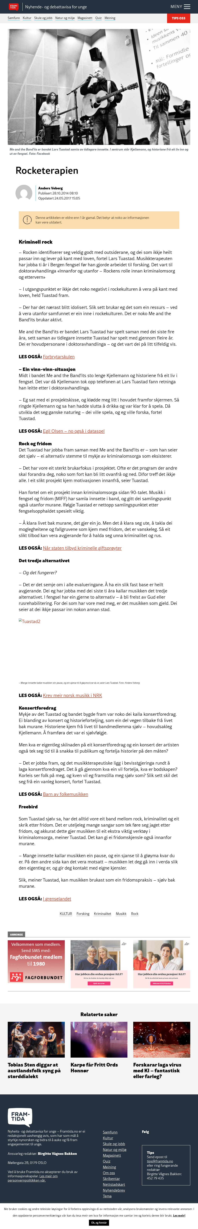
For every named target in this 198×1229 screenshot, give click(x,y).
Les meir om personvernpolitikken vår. (33, 1178)
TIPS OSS (178, 18)
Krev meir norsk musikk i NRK (72, 695)
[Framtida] (15, 7)
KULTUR (66, 914)
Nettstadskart (114, 1184)
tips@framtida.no (160, 1161)
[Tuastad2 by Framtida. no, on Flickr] (63, 648)
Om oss (109, 1172)
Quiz (98, 18)
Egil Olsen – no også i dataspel (74, 431)
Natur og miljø (65, 18)
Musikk (121, 914)
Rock (134, 914)
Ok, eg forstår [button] (99, 1222)
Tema (107, 1196)
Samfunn (14, 18)
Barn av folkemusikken (65, 794)
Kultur (27, 18)
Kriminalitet (102, 914)
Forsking (83, 914)
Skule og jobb (43, 18)
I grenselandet (57, 899)
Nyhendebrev (114, 1190)
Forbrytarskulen (59, 356)
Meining (110, 18)
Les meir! (179, 1215)
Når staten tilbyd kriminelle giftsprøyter (82, 548)
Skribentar (111, 1178)
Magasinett (85, 18)
